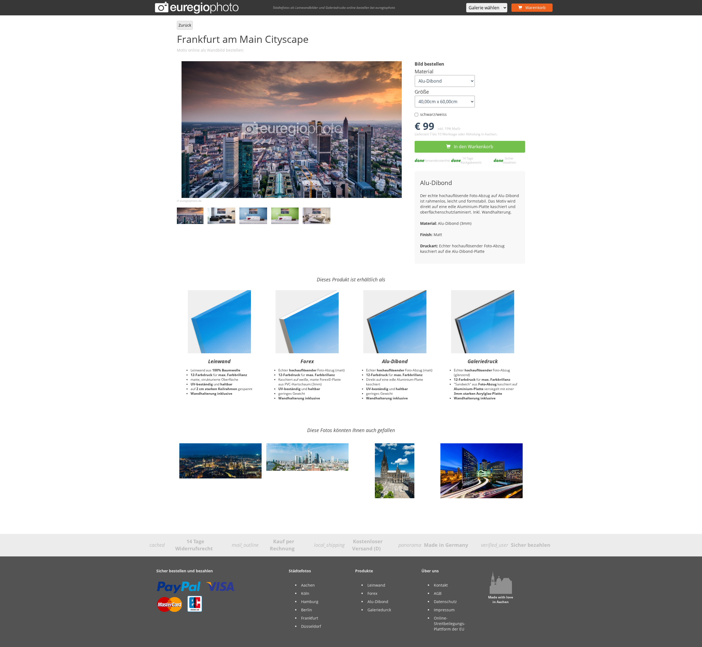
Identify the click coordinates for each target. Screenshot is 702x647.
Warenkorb (534, 7)
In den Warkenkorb (472, 147)
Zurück (185, 25)
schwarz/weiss (433, 114)
